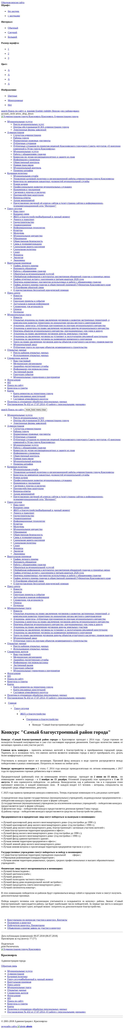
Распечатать (10, 946)
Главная (12, 703)
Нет (10, 105)
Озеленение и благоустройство (42, 719)
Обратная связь (9, 966)
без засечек (13, 11)
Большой (12, 37)
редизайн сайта (16, 1026)
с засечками (14, 16)
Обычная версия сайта (12, 2)
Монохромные (15, 100)
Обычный (13, 28)
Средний (12, 32)
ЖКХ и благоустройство (33, 714)
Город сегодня (21, 708)
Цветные (12, 96)
